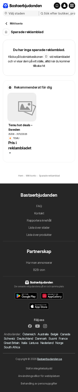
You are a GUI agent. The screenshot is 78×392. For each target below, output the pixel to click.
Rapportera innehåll (39, 220)
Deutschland (25, 338)
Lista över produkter (39, 235)
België (54, 334)
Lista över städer (38, 227)
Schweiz (9, 338)
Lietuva (33, 343)
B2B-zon (39, 270)
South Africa (12, 347)
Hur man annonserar (39, 262)
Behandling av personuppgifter (39, 383)
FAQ (39, 206)
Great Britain (11, 343)
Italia (24, 343)
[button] (64, 5)
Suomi (52, 338)
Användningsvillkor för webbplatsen (39, 375)
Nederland (46, 343)
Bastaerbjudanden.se (49, 359)
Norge (59, 343)
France (63, 338)
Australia (42, 334)
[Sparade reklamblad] (57, 5)
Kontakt (39, 213)
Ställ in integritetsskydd (39, 368)
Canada (65, 334)
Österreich (29, 334)
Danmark (41, 338)
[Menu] (72, 5)
